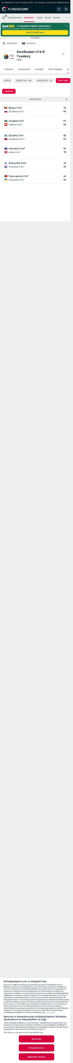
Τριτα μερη (50, 1012)
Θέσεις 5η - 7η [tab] (44, 80)
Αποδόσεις (24, 69)
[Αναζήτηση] (59, 9)
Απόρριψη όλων (36, 1048)
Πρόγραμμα (55, 69)
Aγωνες (39, 69)
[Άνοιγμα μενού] (66, 9)
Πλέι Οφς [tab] (63, 80)
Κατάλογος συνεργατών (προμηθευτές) (23, 1032)
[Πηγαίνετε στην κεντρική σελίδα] (18, 9)
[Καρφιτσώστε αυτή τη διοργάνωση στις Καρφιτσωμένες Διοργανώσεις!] (63, 54)
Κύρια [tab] (7, 80)
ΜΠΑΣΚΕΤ (12, 43)
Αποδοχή (36, 1039)
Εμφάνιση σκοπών (37, 1057)
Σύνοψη (8, 69)
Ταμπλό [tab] (8, 91)
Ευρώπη (31, 43)
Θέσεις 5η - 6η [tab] (23, 80)
